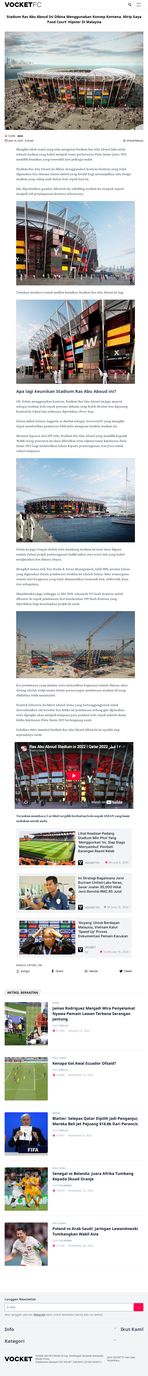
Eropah (56, 1113)
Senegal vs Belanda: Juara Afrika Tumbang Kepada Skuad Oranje (93, 1176)
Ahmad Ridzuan (135, 140)
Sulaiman (65, 1185)
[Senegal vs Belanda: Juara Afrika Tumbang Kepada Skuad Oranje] (26, 1189)
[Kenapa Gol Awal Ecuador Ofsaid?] (26, 1078)
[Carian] (130, 4)
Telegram (39, 1314)
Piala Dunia (59, 1058)
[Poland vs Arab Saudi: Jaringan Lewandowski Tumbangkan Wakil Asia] (26, 1244)
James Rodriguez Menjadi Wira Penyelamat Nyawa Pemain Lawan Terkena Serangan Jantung (93, 1014)
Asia (20, 136)
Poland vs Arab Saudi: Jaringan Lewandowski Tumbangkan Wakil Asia (95, 1231)
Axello (63, 1026)
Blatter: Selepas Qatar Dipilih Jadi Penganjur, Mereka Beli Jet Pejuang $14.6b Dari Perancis (95, 1121)
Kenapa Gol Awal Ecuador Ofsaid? (84, 1063)
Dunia (55, 1003)
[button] (138, 4)
